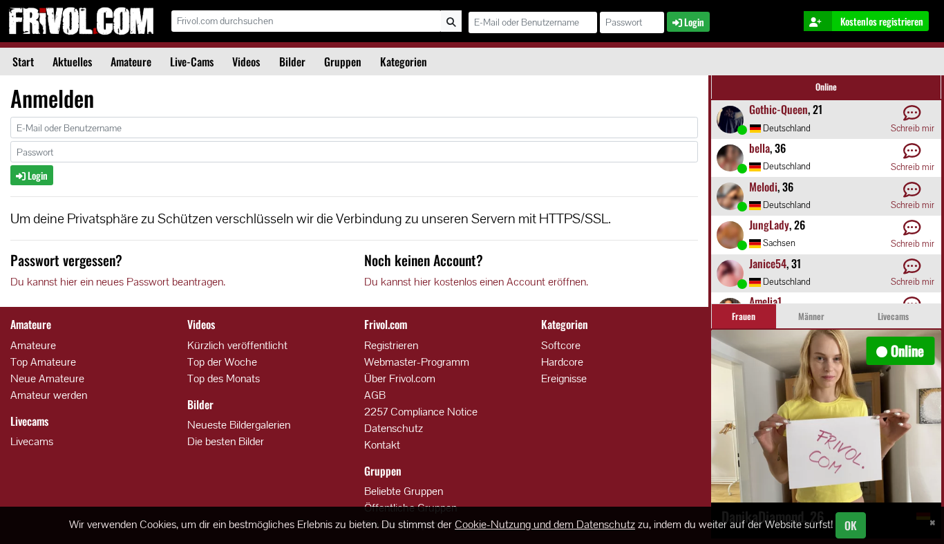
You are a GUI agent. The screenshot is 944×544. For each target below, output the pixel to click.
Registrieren (391, 345)
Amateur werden (48, 395)
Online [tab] (826, 86)
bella (759, 148)
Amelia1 (765, 301)
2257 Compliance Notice (421, 411)
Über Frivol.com (399, 378)
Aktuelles (72, 61)
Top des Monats (223, 378)
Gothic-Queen (778, 109)
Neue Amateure (47, 378)
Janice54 (767, 263)
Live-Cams (192, 61)
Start (23, 61)
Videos (246, 61)
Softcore (560, 345)
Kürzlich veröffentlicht (237, 345)
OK (850, 525)
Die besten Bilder (225, 441)
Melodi (763, 186)
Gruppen (342, 61)
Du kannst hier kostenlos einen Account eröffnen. (476, 281)
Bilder (292, 61)
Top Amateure (43, 362)
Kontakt (382, 445)
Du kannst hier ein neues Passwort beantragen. (117, 281)
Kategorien (403, 61)
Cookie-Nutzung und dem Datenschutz (545, 524)
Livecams (31, 441)
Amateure (131, 61)
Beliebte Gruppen (403, 491)
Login (37, 175)
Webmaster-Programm (416, 362)
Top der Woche (222, 362)
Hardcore (562, 362)
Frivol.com (81, 20)
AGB (375, 395)
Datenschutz (393, 428)
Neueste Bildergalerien (238, 425)
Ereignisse (564, 378)
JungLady (769, 224)
